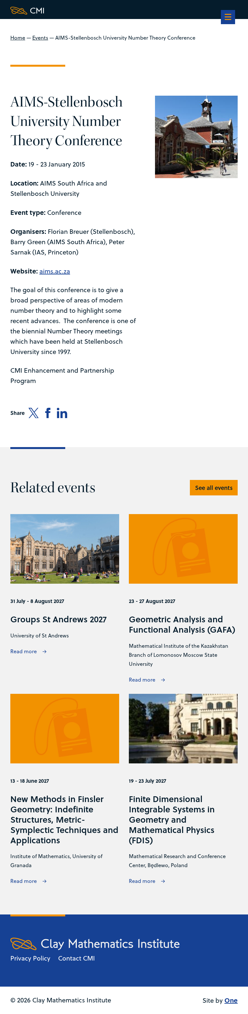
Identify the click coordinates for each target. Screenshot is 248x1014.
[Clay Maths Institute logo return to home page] (95, 10)
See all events (213, 487)
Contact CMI (76, 958)
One (231, 1000)
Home (17, 37)
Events (40, 37)
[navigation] (228, 18)
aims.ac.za (54, 271)
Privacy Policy (30, 958)
